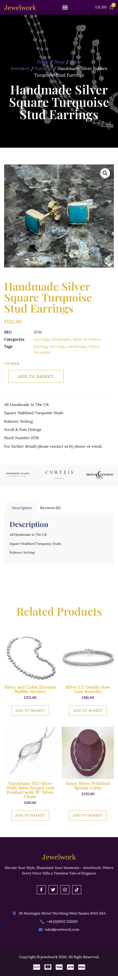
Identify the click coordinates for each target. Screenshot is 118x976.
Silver (93, 346)
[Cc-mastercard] (47, 967)
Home (43, 61)
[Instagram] (64, 889)
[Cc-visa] (59, 967)
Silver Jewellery (87, 339)
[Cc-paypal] (36, 967)
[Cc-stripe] (81, 967)
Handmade (61, 339)
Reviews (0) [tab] (50, 507)
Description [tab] (22, 507)
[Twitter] (53, 889)
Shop (59, 61)
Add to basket (36, 376)
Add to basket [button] (30, 710)
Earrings (43, 68)
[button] (64, 7)
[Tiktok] (76, 889)
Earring (40, 346)
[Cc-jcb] (70, 967)
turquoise (42, 352)
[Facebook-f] (41, 889)
